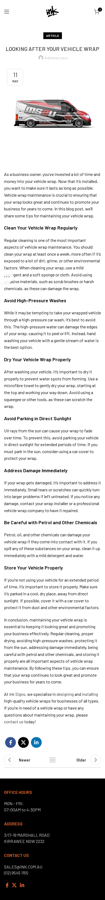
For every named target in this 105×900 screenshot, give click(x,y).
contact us (13, 721)
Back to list (52, 760)
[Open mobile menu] (6, 11)
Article (52, 35)
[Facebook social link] (10, 742)
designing (65, 694)
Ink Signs (17, 694)
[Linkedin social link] (36, 742)
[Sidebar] (6, 276)
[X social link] (23, 742)
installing (90, 694)
